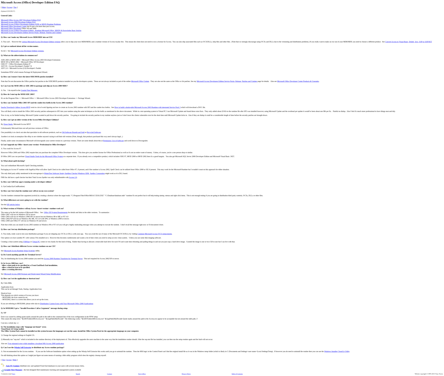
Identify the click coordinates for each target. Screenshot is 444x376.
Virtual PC (36, 242)
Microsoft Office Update (140, 81)
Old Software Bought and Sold (73, 132)
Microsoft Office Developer (11, 28)
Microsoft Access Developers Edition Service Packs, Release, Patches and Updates (31, 33)
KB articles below (13, 205)
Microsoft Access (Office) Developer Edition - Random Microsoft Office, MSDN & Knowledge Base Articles (41, 30)
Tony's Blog (142, 374)
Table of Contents (237, 374)
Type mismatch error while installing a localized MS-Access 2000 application (36, 344)
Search (78, 374)
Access (9, 7)
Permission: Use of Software (113, 141)
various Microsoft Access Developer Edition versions (41, 42)
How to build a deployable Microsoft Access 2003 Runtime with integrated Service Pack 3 (147, 107)
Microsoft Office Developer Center (13, 26)
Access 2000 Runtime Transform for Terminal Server (63, 259)
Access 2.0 (73, 177)
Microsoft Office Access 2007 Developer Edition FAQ (21, 20)
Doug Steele (8, 124)
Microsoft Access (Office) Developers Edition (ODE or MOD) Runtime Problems (31, 24)
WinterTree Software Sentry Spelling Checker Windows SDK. (67, 173)
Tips (15, 7)
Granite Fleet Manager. (29, 90)
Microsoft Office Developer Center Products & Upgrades (298, 81)
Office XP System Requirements (56, 212)
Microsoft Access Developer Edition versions (27, 51)
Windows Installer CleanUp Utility (336, 351)
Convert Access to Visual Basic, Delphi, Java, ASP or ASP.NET (408, 42)
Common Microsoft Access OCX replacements (154, 234)
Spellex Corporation (97, 173)
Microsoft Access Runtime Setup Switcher (19, 251)
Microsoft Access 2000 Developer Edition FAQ (18, 22)
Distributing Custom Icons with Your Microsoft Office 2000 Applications (66, 304)
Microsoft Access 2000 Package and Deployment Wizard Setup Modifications (32, 274)
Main (4, 7)
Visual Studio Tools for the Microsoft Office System (44, 156)
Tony (13, 374)
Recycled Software (94, 132)
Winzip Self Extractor (22, 347)
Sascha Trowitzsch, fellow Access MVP (15, 107)
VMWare (26, 242)
